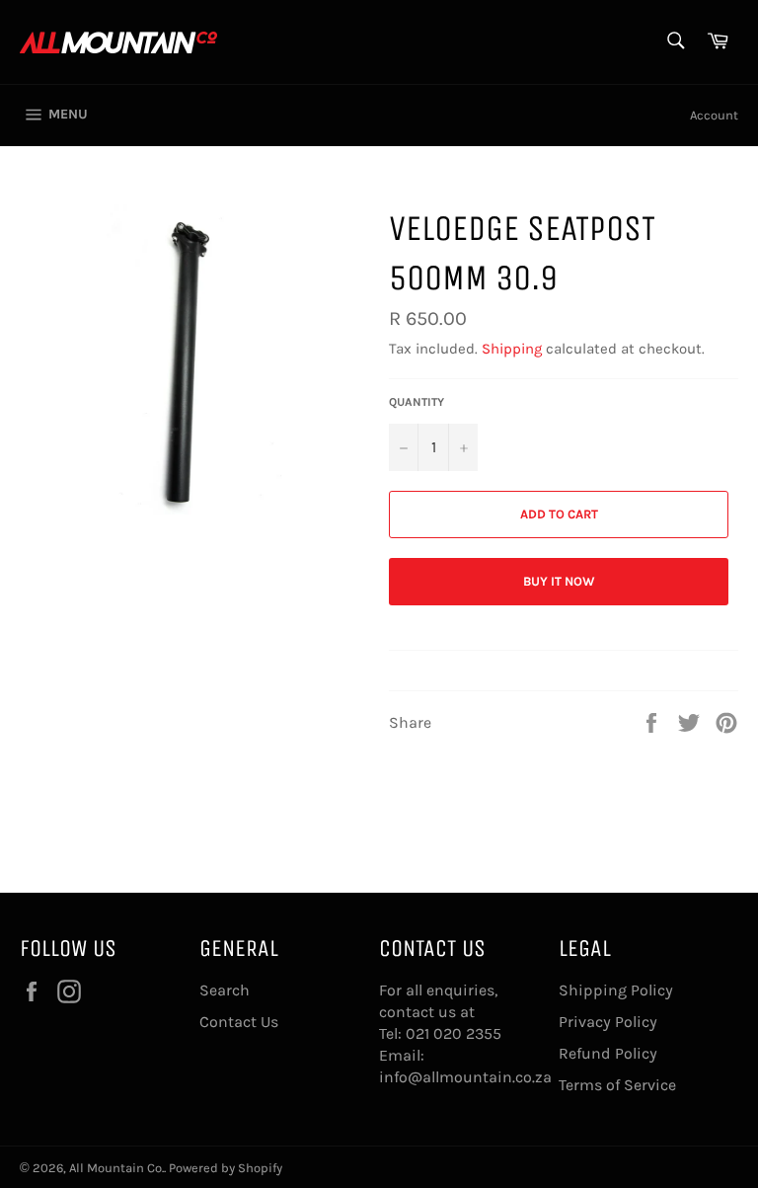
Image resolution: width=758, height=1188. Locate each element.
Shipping (512, 348)
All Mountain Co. (116, 1167)
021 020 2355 (453, 1033)
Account (714, 115)
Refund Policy (608, 1053)
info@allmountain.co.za (465, 1077)
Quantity (416, 402)
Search (224, 990)
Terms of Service (617, 1084)
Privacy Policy (608, 1021)
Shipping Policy (616, 990)
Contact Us (238, 1021)
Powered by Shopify (225, 1167)
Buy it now (559, 581)
